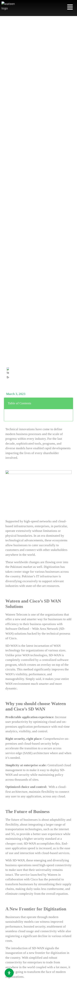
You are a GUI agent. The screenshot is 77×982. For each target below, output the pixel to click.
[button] (68, 403)
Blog (29, 383)
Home (9, 383)
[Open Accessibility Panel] (9, 972)
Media (19, 383)
